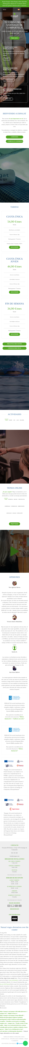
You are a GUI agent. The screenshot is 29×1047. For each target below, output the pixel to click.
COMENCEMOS (9, 79)
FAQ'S (26, 1038)
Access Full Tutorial (5, 984)
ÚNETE (6, 59)
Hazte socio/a (14, 38)
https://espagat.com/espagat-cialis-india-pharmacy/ (13, 1011)
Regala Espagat (14, 523)
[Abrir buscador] (21, 9)
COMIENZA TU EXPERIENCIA (15, 141)
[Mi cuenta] (23, 9)
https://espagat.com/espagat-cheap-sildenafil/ (11, 1015)
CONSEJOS (15, 1040)
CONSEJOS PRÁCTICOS (14, 348)
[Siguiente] (26, 426)
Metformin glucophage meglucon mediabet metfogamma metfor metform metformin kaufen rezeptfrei (13, 1019)
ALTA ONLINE (14, 247)
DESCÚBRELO (22, 465)
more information (13, 980)
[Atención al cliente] (25, 1043)
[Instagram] (10, 912)
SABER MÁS (8, 99)
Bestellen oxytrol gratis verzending (15, 1021)
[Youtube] (18, 912)
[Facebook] (14, 912)
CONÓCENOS (14, 137)
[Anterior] (2, 426)
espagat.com (3, 1013)
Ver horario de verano (14, 875)
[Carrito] (26, 9)
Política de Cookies (16, 1038)
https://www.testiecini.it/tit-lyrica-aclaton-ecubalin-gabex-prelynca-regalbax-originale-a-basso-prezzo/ (14, 1027)
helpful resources (12, 1013)
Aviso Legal (5, 1038)
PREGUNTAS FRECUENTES (14, 344)
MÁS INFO (15, 184)
